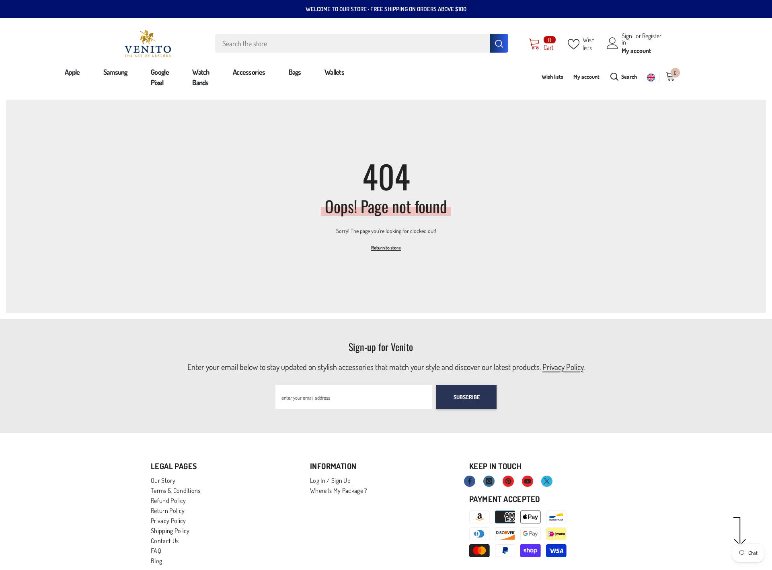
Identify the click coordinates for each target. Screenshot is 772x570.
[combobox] (352, 43)
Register (651, 36)
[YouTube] (527, 481)
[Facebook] (469, 481)
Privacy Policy (562, 367)
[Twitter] (546, 481)
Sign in (627, 39)
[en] (651, 77)
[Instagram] (489, 481)
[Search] (361, 43)
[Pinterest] (508, 481)
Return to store (386, 248)
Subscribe (467, 397)
